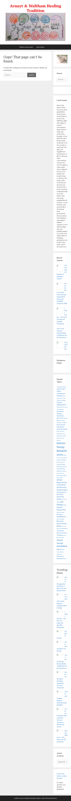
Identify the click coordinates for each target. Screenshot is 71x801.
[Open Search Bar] (50, 47)
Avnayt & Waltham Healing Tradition (35, 8)
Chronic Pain (60, 407)
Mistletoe (65, 505)
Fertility (64, 422)
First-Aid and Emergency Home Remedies (62, 427)
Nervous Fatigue (61, 512)
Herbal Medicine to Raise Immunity (61, 438)
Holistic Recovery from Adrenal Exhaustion (62, 457)
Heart (58, 431)
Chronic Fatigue (61, 400)
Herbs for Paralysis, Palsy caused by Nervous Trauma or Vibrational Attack (62, 718)
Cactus (64, 398)
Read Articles (40, 47)
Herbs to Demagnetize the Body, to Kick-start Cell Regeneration (62, 583)
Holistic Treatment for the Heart (62, 492)
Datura (62, 409)
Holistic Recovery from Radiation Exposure (62, 469)
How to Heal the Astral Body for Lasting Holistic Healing (62, 601)
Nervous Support (60, 519)
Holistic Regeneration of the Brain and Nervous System (62, 485)
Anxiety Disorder (61, 387)
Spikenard (61, 549)
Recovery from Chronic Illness (62, 523)
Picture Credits (62, 776)
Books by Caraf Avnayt (26, 47)
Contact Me (61, 774)
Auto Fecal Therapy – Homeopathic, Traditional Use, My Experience (62, 661)
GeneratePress (52, 798)
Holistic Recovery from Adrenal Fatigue (61, 462)
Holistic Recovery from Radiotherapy (61, 473)
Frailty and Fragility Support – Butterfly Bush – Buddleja (62, 698)
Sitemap (59, 778)
